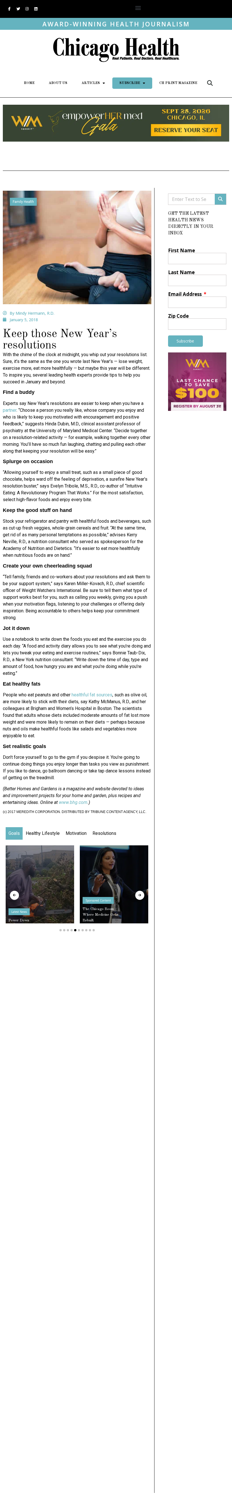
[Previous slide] (14, 895)
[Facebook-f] (9, 9)
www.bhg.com (73, 802)
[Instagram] (27, 9)
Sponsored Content (98, 900)
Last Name (181, 272)
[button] (138, 7)
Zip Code (178, 316)
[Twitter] (18, 9)
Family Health (23, 202)
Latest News (19, 912)
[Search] (220, 199)
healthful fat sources (92, 695)
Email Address (185, 294)
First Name (181, 250)
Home (29, 83)
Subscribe (129, 83)
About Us (58, 83)
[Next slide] (139, 895)
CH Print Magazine (178, 83)
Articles (90, 83)
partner (9, 410)
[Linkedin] (35, 9)
